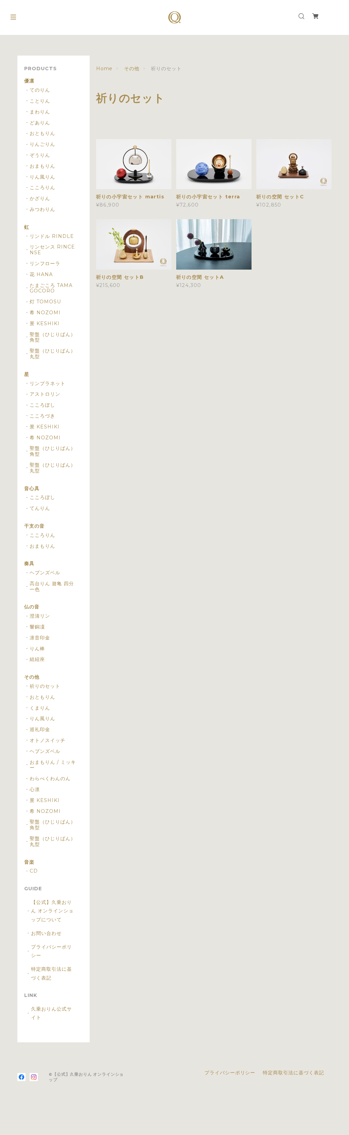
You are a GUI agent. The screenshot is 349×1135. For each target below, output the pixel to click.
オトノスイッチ (47, 740)
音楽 (29, 862)
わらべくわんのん (50, 779)
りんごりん (42, 144)
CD (34, 871)
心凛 (35, 789)
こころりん (42, 188)
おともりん (42, 133)
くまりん (40, 708)
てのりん (40, 90)
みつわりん (42, 209)
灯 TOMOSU (45, 302)
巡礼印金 (40, 729)
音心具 (32, 488)
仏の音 (32, 607)
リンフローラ (45, 264)
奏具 (29, 563)
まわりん (40, 112)
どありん (40, 123)
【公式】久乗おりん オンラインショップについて (52, 910)
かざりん (40, 198)
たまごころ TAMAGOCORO (51, 288)
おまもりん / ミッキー (53, 765)
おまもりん (42, 166)
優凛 (29, 81)
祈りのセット (45, 686)
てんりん (40, 508)
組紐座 (37, 659)
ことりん (40, 101)
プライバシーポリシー (51, 951)
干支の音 (34, 526)
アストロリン (45, 394)
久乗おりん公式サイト (51, 1013)
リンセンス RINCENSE (52, 250)
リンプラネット (47, 384)
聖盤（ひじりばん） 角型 (53, 337)
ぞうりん (40, 155)
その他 (131, 68)
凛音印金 (40, 638)
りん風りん (42, 177)
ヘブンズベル (45, 573)
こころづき (42, 416)
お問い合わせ (46, 933)
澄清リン (40, 616)
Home (104, 68)
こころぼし (42, 405)
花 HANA (41, 274)
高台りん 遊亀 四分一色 (52, 586)
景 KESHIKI (45, 324)
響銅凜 (37, 627)
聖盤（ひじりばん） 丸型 (53, 354)
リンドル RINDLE (52, 236)
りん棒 (37, 649)
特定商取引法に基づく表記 (51, 973)
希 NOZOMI (45, 313)
